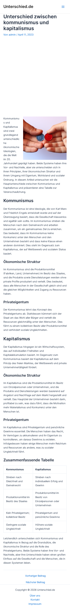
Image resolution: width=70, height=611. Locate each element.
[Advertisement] (35, 76)
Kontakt (35, 599)
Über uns (35, 595)
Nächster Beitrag (35, 582)
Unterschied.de (18, 6)
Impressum (35, 603)
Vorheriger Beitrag (35, 576)
